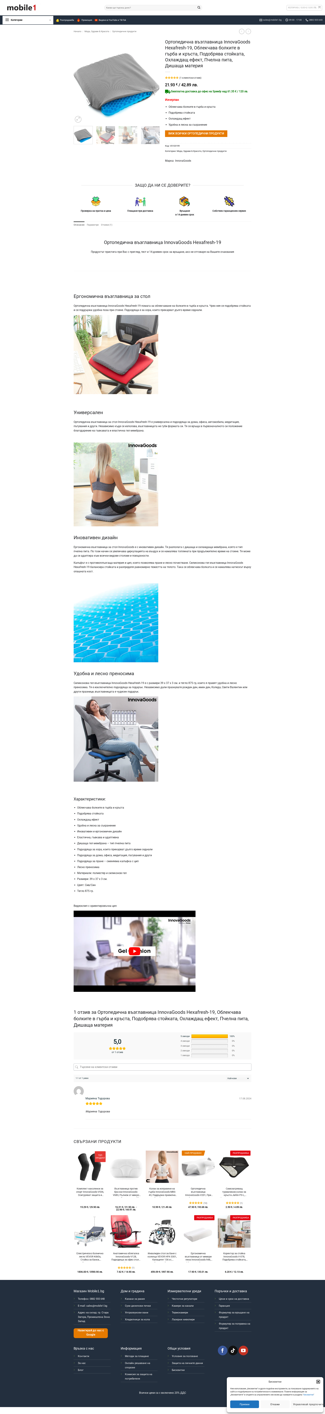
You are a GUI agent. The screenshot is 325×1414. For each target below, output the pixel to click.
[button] (318, 1381)
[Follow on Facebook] (222, 1350)
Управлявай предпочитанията (306, 1404)
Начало (77, 31)
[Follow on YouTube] (243, 1350)
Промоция (86, 20)
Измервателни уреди (184, 1291)
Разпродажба (67, 20)
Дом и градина (132, 1291)
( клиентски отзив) (190, 77)
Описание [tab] (79, 225)
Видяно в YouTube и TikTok (112, 20)
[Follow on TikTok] (233, 1350)
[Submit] (199, 8)
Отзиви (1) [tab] (106, 225)
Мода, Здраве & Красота (96, 31)
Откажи (275, 1404)
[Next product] (241, 31)
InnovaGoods (183, 160)
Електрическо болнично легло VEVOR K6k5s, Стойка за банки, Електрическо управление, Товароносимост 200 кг (90, 1257)
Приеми (245, 1404)
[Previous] (80, 80)
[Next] (154, 80)
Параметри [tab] (93, 225)
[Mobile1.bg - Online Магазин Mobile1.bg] (51, 7)
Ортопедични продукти (124, 31)
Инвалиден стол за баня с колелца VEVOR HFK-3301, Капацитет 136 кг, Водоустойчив (162, 1257)
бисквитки (308, 1395)
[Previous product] (248, 31)
